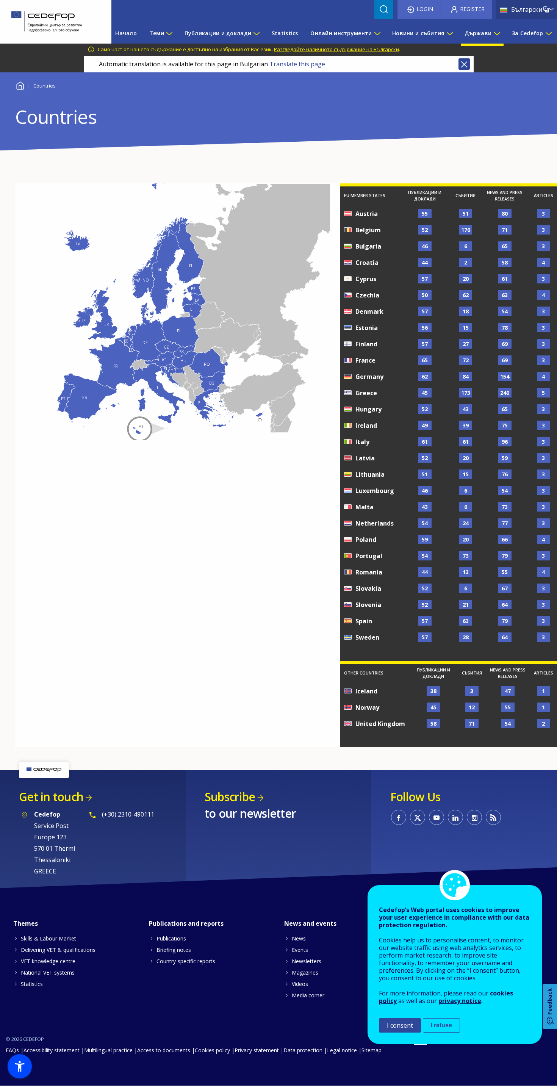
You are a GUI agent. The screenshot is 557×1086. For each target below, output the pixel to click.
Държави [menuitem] (478, 33)
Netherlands (374, 523)
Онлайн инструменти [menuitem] (341, 33)
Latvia (365, 458)
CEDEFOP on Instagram (474, 817)
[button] (20, 1066)
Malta (364, 507)
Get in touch (51, 796)
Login (424, 9)
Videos (300, 983)
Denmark (369, 311)
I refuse (441, 1025)
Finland (366, 344)
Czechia (367, 295)
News (299, 938)
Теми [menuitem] (156, 33)
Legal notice (342, 1050)
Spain (363, 621)
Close (464, 64)
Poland (365, 539)
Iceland (366, 691)
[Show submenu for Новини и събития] (449, 33)
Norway (367, 707)
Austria (366, 214)
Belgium (368, 230)
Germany (369, 376)
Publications (171, 938)
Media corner (308, 995)
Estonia (366, 328)
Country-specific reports (185, 961)
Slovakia (368, 588)
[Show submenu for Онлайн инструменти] (377, 33)
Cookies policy (212, 1050)
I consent (400, 1025)
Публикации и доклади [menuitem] (218, 33)
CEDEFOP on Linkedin (455, 817)
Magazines (305, 972)
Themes (25, 923)
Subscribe (230, 796)
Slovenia (368, 605)
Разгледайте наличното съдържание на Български (336, 49)
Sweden (367, 637)
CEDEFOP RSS (493, 817)
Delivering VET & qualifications (58, 949)
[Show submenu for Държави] (497, 33)
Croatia (367, 262)
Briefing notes (173, 949)
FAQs (12, 1050)
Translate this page (297, 64)
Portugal (368, 556)
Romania (368, 572)
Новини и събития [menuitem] (418, 33)
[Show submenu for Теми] (169, 33)
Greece (366, 393)
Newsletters (306, 961)
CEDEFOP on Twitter (417, 817)
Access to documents (163, 1050)
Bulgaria (368, 246)
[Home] (50, 22)
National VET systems (48, 972)
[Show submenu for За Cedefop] (548, 33)
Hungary (368, 409)
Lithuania (370, 474)
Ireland (366, 425)
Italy (362, 442)
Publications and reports (186, 923)
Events (300, 949)
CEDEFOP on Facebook (398, 817)
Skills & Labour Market (48, 938)
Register (472, 9)
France (365, 360)
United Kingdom (380, 724)
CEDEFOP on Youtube (436, 817)
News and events (310, 923)
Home (20, 84)
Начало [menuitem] (126, 33)
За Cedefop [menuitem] (527, 33)
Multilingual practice (108, 1050)
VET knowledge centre (48, 961)
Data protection (302, 1050)
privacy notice (459, 1001)
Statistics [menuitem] (285, 33)
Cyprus (365, 279)
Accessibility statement (51, 1050)
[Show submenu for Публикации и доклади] (256, 33)
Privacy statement (257, 1050)
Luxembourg (374, 491)
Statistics (32, 983)
